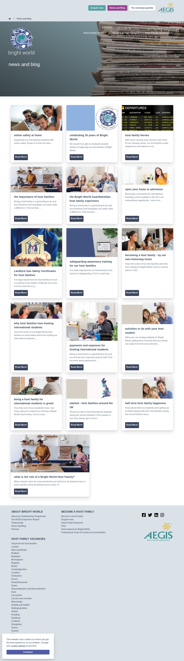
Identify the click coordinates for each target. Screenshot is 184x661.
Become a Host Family (77, 511)
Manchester (16, 602)
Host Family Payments (72, 523)
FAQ (63, 526)
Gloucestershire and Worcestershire (28, 589)
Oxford (14, 611)
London (15, 547)
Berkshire (15, 556)
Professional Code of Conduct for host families (83, 532)
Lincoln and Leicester (21, 598)
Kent (13, 592)
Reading (15, 614)
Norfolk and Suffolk (20, 605)
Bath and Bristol (19, 550)
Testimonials (17, 523)
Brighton (15, 563)
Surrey (14, 627)
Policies (15, 529)
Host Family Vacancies (28, 538)
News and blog (24, 19)
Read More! (21, 157)
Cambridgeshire (19, 569)
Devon (14, 579)
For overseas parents (142, 8)
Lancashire (16, 595)
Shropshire (16, 624)
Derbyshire (16, 576)
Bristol (14, 566)
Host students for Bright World (75, 529)
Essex (14, 585)
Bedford (15, 553)
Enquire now (97, 8)
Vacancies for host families (24, 543)
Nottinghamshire (19, 608)
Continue (28, 652)
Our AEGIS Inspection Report (25, 519)
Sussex (14, 631)
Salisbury (15, 618)
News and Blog (117, 8)
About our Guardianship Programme (28, 516)
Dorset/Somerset (19, 582)
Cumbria (15, 572)
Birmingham (17, 559)
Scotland (15, 621)
